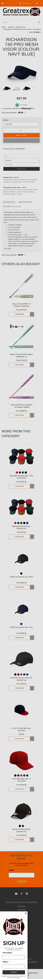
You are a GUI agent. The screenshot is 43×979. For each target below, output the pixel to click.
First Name (7, 953)
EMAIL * (6, 962)
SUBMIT (14, 972)
